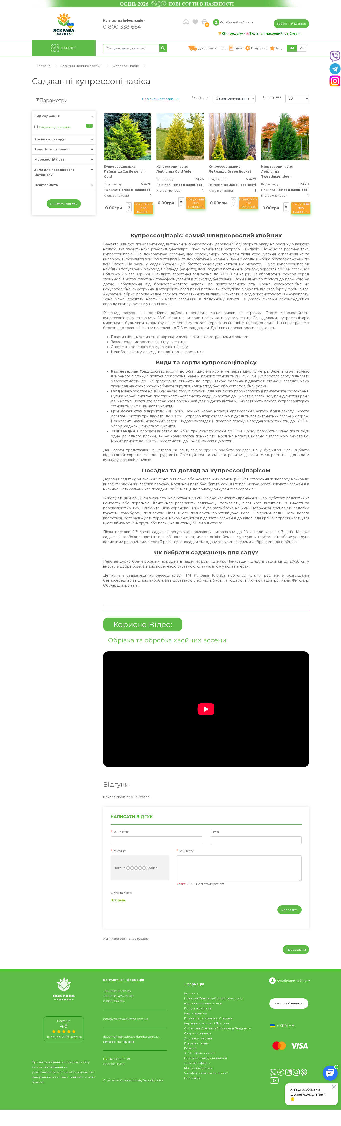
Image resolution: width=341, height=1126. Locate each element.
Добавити (118, 900)
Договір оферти (197, 1063)
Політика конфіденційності (205, 1058)
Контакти (191, 993)
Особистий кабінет (292, 980)
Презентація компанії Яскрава (208, 1018)
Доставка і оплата (198, 1038)
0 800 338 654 (122, 26)
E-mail (215, 832)
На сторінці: (272, 97)
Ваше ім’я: (121, 832)
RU (302, 48)
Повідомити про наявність (143, 208)
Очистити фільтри (64, 204)
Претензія (192, 1078)
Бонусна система (197, 1008)
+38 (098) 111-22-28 (117, 991)
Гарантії (190, 1048)
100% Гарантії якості (199, 1053)
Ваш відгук (187, 851)
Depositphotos (152, 1080)
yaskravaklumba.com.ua (50, 1072)
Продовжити (296, 949)
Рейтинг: (119, 851)
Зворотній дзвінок (291, 23)
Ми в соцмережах (198, 1068)
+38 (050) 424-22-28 (118, 996)
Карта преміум (195, 1013)
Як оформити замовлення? (206, 1073)
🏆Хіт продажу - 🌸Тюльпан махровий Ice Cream (259, 33)
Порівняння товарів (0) (160, 99)
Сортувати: (200, 97)
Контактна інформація (123, 20)
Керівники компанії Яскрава (206, 1023)
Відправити (289, 910)
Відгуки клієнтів (196, 1043)
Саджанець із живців (55, 127)
